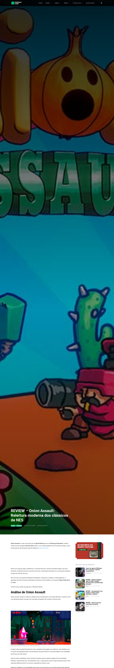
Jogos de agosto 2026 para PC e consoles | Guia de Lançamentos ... (94, 570)
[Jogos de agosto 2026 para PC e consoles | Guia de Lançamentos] (80, 572)
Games (13, 525)
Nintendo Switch (44, 548)
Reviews (19, 525)
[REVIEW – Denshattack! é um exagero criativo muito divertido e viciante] (80, 595)
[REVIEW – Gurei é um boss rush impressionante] (80, 606)
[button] (101, 3)
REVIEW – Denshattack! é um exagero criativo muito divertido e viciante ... (94, 592)
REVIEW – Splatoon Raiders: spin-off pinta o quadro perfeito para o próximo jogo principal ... (94, 582)
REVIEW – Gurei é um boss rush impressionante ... (93, 603)
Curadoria (88, 573)
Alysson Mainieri (43, 525)
